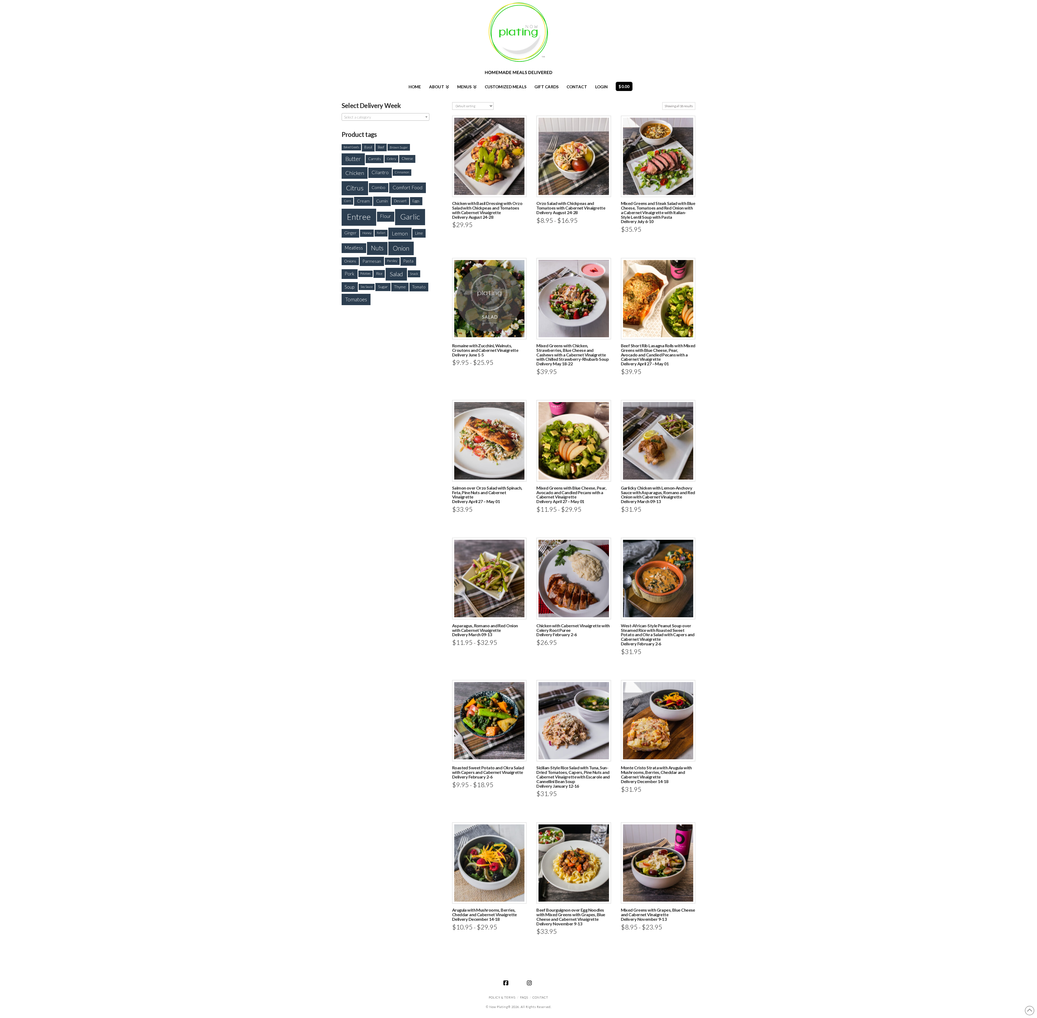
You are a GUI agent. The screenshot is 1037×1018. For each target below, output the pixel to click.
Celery (391, 159)
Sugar (383, 286)
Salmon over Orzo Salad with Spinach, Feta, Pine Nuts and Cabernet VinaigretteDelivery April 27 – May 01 (487, 494)
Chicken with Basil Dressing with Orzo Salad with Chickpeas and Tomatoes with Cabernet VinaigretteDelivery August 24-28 (487, 210)
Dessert (400, 201)
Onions (350, 261)
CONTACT (540, 997)
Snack (414, 274)
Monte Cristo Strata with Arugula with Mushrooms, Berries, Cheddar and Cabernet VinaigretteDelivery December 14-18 (656, 774)
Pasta (408, 260)
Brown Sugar (399, 147)
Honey (367, 233)
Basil (368, 147)
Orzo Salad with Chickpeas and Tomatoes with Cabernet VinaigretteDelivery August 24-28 (570, 208)
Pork (349, 274)
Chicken (354, 173)
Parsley (392, 261)
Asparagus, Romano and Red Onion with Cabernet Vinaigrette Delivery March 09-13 (485, 630)
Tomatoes (356, 299)
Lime (419, 233)
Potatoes (365, 273)
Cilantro (380, 172)
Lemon (400, 233)
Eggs (416, 200)
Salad (396, 274)
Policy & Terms (502, 997)
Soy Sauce (367, 286)
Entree (359, 216)
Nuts (377, 248)
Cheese (407, 158)
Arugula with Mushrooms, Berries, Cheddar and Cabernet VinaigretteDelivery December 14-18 (484, 914)
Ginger (350, 232)
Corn (347, 201)
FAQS (524, 997)
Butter (353, 159)
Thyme (400, 286)
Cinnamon (402, 172)
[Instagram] (530, 983)
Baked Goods (351, 147)
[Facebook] (507, 983)
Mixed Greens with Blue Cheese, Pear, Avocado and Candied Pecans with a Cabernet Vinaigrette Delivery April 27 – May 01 (571, 494)
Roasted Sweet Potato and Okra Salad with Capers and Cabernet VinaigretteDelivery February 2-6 (488, 772)
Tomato (419, 286)
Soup (350, 287)
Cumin (382, 200)
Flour (385, 216)
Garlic (410, 216)
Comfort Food (408, 187)
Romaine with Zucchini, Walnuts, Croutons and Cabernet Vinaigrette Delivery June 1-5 (485, 350)
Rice (379, 273)
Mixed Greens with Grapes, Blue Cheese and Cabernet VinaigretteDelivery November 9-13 (658, 914)
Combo (378, 187)
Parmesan (371, 261)
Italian (381, 232)
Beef (381, 147)
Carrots (374, 158)
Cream (363, 200)
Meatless (354, 248)
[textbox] (385, 117)
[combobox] (385, 117)
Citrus (354, 188)
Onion (401, 248)
